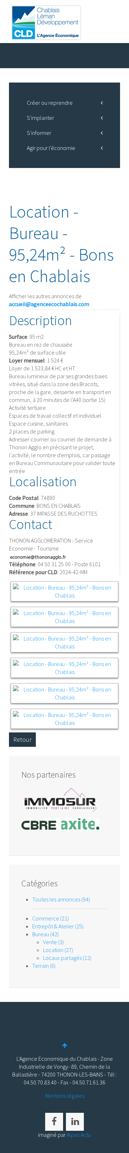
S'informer (39, 132)
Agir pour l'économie (51, 147)
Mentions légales (64, 1095)
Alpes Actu (79, 1134)
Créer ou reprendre (50, 102)
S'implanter (40, 117)
